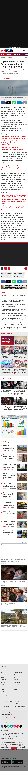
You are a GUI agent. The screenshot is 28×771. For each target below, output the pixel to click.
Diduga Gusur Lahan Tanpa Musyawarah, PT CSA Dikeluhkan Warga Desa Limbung (9, 456)
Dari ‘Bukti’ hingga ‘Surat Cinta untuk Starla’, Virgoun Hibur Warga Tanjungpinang (12, 142)
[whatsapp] (14, 102)
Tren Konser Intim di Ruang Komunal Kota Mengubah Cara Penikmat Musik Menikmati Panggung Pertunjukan (20, 394)
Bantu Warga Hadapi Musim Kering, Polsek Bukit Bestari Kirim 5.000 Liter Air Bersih (13, 196)
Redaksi (8, 78)
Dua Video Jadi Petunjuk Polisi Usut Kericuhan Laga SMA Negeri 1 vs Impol (9, 485)
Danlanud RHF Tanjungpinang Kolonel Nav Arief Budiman (6, 273)
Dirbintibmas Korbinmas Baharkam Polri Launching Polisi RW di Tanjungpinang (13, 168)
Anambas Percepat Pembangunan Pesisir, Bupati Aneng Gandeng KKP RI (9, 494)
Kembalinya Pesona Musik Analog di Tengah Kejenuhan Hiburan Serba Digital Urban (6, 393)
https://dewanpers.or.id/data (10, 717)
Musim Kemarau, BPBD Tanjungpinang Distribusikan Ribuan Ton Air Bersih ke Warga (12, 208)
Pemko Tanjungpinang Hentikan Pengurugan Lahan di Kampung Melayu (12, 148)
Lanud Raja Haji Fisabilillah (6, 276)
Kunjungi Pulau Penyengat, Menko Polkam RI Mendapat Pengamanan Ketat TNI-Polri (13, 137)
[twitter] (8, 102)
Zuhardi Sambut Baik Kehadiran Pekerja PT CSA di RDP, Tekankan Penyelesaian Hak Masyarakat (9, 523)
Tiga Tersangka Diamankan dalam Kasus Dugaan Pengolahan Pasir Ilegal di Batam (7, 341)
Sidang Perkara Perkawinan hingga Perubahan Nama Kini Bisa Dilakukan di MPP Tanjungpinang (14, 328)
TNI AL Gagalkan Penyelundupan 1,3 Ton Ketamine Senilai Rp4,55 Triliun (7, 371)
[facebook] (3, 102)
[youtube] (17, 726)
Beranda (3, 57)
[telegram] (19, 102)
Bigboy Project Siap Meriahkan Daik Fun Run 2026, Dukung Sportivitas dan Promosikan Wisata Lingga (8, 532)
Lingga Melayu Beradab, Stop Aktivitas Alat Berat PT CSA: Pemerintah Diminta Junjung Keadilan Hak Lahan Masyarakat (9, 504)
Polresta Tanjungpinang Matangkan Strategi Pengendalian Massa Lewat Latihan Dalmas (13, 323)
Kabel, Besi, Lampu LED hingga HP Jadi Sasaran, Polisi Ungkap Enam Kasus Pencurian (20, 357)
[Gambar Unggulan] (14, 88)
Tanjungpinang (9, 57)
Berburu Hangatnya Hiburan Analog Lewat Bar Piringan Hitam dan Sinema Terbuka (7, 409)
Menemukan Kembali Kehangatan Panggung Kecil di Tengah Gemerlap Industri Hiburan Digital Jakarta (20, 409)
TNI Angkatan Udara (18, 276)
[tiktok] (20, 726)
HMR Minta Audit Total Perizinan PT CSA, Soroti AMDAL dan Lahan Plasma (9, 466)
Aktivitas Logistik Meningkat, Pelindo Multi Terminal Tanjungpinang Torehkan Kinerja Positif (13, 201)
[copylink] (24, 102)
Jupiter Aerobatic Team (19, 273)
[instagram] (14, 726)
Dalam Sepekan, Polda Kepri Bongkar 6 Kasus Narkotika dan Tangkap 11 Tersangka (20, 371)
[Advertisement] (11, 23)
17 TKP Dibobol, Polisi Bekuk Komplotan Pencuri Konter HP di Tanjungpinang (6, 357)
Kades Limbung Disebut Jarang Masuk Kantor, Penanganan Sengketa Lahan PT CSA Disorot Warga (9, 447)
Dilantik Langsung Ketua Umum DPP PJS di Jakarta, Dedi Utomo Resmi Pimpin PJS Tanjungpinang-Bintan (9, 475)
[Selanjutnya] (25, 268)
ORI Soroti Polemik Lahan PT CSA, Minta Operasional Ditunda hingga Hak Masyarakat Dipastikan (9, 513)
